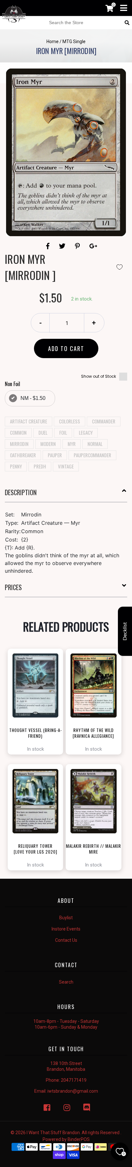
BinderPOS (79, 1139)
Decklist (125, 631)
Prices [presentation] (13, 587)
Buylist (66, 917)
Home (52, 41)
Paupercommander (92, 454)
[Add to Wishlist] (119, 267)
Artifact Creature (28, 421)
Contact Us (66, 940)
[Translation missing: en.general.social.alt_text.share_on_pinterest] (78, 246)
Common (18, 432)
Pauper (55, 454)
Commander (103, 421)
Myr (72, 443)
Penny (16, 466)
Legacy (86, 432)
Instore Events (66, 928)
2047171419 (74, 1080)
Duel (42, 432)
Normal (95, 443)
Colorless (69, 421)
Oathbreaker (23, 454)
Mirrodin (19, 443)
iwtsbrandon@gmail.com (72, 1091)
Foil (63, 432)
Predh (40, 466)
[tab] (66, 494)
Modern (48, 443)
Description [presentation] (21, 492)
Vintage (66, 466)
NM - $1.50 (33, 398)
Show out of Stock (98, 376)
